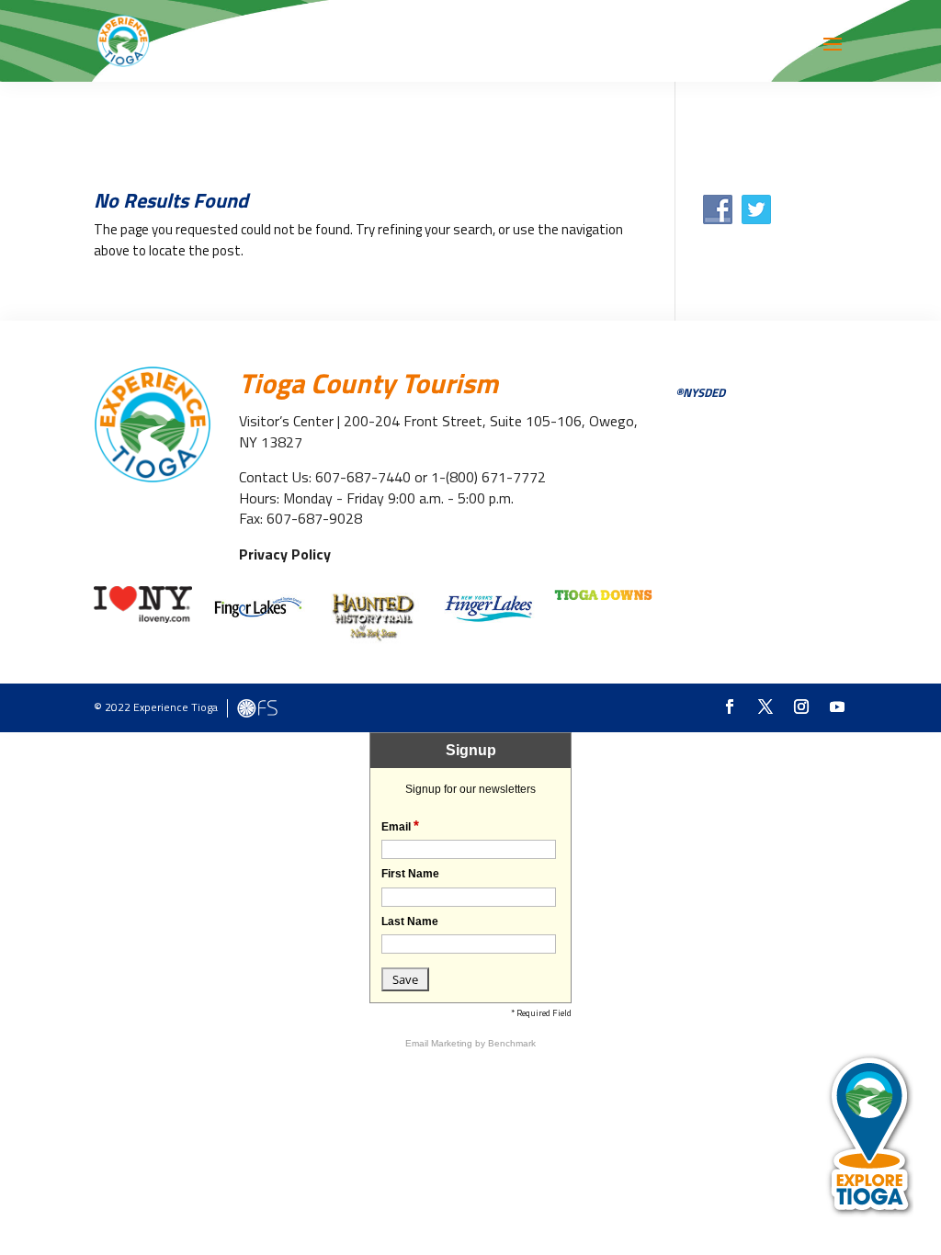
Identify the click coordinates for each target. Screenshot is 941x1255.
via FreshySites (257, 708)
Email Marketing (440, 1043)
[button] (832, 56)
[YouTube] (837, 707)
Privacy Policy (285, 554)
